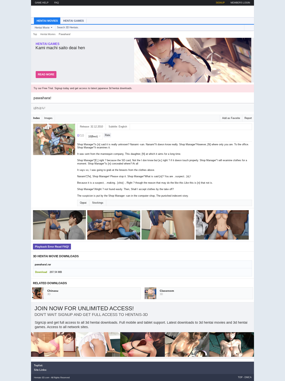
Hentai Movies (47, 20)
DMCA (247, 377)
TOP (240, 377)
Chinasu (52, 290)
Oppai (83, 202)
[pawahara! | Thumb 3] (169, 225)
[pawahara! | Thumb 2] (114, 225)
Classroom (167, 290)
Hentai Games (73, 20)
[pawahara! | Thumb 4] (223, 225)
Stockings (97, 202)
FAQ (56, 2)
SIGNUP (220, 2)
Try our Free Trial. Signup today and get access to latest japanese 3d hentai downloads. (83, 88)
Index (36, 118)
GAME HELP (41, 2)
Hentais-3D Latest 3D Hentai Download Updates (55, 11)
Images (48, 118)
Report (248, 118)
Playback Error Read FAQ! (52, 246)
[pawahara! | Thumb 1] (60, 225)
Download (41, 272)
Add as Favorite (231, 118)
